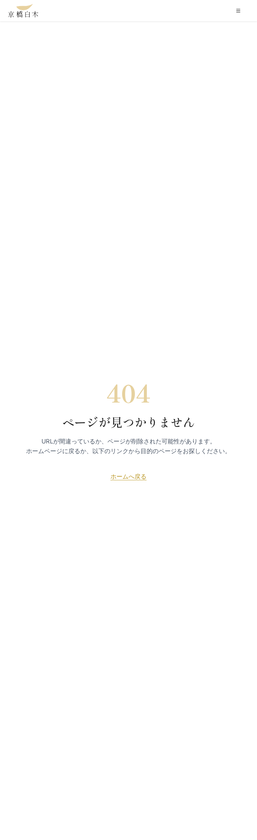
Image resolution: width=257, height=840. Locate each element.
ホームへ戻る (128, 476)
